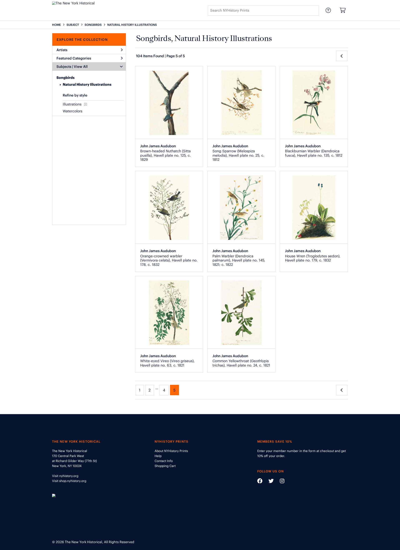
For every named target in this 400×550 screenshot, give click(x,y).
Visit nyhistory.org (65, 476)
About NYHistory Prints (171, 451)
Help (158, 456)
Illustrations (72, 104)
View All (81, 66)
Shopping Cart (165, 466)
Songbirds (65, 77)
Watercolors (72, 111)
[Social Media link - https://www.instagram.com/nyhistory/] (279, 482)
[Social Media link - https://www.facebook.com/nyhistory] (259, 482)
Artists (61, 50)
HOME (56, 25)
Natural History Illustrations (87, 84)
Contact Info (164, 461)
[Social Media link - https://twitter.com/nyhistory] (268, 482)
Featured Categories (73, 58)
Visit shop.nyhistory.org (69, 481)
